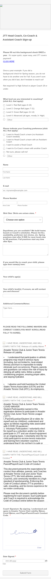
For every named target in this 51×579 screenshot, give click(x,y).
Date (4, 564)
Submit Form (25, 573)
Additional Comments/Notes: (16, 304)
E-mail (6, 186)
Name (5, 165)
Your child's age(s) (11, 277)
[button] (46, 561)
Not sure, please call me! (17, 152)
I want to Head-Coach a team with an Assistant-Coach (26, 141)
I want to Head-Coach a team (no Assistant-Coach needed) (25, 135)
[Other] (6, 119)
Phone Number (10, 198)
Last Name (6, 178)
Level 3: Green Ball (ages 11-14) (20, 112)
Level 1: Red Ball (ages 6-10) (19, 105)
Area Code (6, 205)
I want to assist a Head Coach (19, 145)
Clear (39, 548)
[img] (24, 531)
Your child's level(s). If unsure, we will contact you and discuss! (24, 290)
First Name (6, 172)
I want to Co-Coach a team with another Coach (26, 148)
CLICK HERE (8, 61)
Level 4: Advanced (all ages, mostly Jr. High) (25, 115)
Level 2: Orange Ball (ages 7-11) (20, 108)
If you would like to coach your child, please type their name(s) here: (23, 263)
